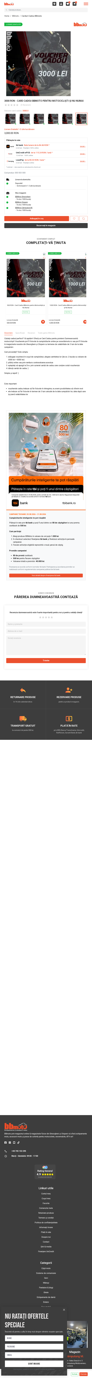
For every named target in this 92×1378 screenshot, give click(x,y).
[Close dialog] (64, 1310)
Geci (46, 1278)
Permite (83, 1374)
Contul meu (46, 1194)
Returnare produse (46, 1213)
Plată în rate (46, 1232)
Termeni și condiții (46, 1218)
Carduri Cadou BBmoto (32, 16)
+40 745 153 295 (19, 1151)
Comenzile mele (46, 1208)
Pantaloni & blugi (46, 1287)
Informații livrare (46, 1227)
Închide (74, 1374)
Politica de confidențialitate (46, 1222)
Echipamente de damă (46, 1297)
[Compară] (83, 218)
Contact (46, 1242)
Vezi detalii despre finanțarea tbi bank (46, 575)
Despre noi (46, 1237)
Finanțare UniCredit (46, 1251)
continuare (34, 1363)
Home (6, 16)
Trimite (46, 660)
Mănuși (46, 1283)
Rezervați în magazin (46, 225)
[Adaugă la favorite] (74, 218)
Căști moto (46, 1268)
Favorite (46, 1203)
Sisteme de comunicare (46, 1273)
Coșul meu (46, 1198)
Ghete (46, 1292)
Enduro (46, 1302)
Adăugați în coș (36, 218)
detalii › (83, 146)
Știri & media (46, 1247)
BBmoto (15, 16)
